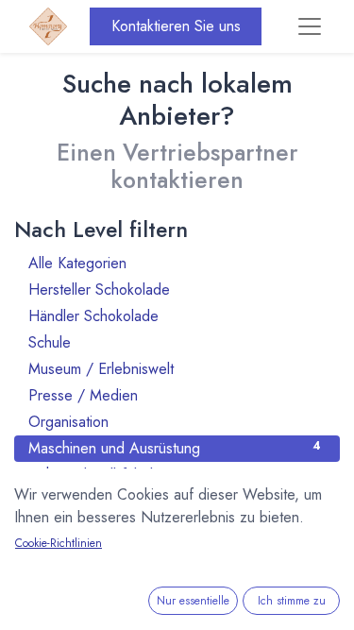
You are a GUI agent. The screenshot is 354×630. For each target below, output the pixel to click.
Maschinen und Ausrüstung (174, 448)
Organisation (174, 422)
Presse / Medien (174, 395)
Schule (174, 342)
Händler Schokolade (174, 316)
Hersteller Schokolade (174, 289)
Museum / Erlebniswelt (174, 369)
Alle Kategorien (174, 263)
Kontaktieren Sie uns (176, 26)
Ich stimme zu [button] (292, 600)
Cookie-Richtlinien (58, 543)
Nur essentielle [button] (193, 600)
